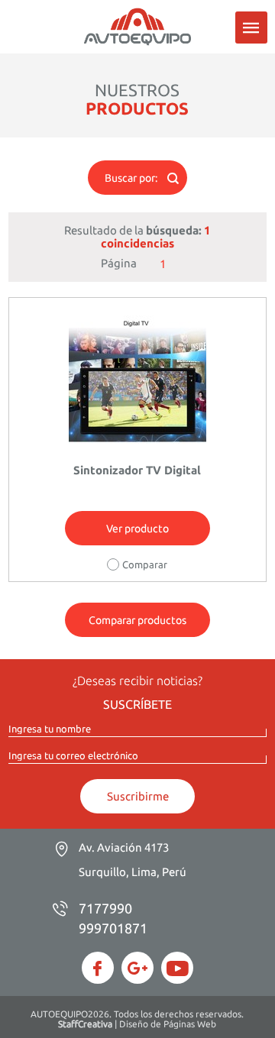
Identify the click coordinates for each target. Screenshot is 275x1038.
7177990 (105, 908)
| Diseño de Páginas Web (137, 1024)
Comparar (144, 564)
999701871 (113, 928)
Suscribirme (138, 796)
